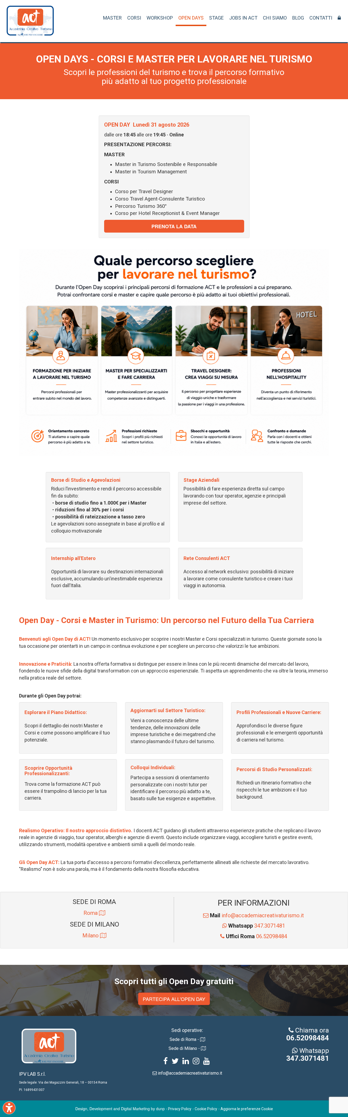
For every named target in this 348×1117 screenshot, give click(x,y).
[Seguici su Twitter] (175, 1062)
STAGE (216, 18)
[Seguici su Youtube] (206, 1062)
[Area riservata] (339, 18)
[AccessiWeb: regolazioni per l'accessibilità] (9, 1108)
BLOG (298, 18)
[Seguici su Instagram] (196, 1062)
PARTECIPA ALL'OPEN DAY (174, 998)
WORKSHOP (160, 18)
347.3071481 (256, 925)
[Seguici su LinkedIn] (185, 1062)
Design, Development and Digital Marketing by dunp (120, 1108)
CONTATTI (320, 18)
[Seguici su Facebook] (165, 1062)
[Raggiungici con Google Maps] (102, 913)
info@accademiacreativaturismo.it (257, 915)
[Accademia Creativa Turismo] (30, 24)
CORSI (134, 18)
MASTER (112, 18)
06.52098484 (256, 936)
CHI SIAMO (275, 18)
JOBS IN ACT (243, 18)
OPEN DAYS (191, 18)
